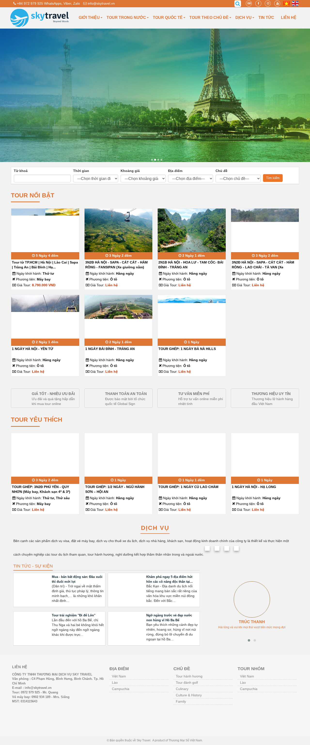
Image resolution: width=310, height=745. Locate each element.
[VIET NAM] (286, 3)
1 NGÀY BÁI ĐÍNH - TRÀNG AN (110, 349)
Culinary (182, 689)
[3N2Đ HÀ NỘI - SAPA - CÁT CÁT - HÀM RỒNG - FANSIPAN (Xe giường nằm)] (119, 231)
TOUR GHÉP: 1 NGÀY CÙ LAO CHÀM (188, 487)
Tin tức (266, 18)
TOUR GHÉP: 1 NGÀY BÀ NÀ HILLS (187, 349)
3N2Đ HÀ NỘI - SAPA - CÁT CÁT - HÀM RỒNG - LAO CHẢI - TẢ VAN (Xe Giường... (263, 267)
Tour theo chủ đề (209, 18)
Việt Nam (119, 676)
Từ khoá (21, 171)
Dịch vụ (243, 18)
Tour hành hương (189, 676)
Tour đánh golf (187, 682)
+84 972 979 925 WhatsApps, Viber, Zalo (48, 3)
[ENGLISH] (295, 3)
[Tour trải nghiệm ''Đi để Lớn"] (32, 627)
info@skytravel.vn (101, 3)
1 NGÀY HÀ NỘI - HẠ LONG (254, 487)
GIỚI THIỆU (89, 18)
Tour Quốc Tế (168, 18)
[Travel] (152, 160)
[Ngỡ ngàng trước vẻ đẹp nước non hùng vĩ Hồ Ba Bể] (127, 627)
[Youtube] (277, 3)
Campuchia (120, 689)
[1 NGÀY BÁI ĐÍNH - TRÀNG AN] (119, 314)
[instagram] (268, 3)
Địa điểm (175, 171)
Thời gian (81, 171)
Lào (115, 682)
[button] (249, 640)
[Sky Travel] (40, 18)
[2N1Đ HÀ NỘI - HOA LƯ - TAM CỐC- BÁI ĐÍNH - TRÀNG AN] (192, 230)
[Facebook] (258, 3)
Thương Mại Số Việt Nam (185, 740)
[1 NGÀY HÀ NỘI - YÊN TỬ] (45, 317)
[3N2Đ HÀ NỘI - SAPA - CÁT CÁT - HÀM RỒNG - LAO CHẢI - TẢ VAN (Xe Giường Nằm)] (265, 234)
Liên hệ (288, 18)
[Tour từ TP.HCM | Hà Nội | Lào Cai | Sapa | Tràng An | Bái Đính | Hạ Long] (45, 227)
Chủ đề (221, 171)
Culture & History (189, 695)
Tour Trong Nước (126, 18)
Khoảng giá (130, 171)
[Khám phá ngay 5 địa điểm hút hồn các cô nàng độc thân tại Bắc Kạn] (127, 589)
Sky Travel (143, 740)
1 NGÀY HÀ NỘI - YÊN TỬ (32, 349)
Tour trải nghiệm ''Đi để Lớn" (73, 615)
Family (181, 701)
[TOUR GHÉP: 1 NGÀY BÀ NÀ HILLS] (192, 317)
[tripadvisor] (249, 3)
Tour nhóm (251, 668)
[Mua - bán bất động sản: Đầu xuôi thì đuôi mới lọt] (32, 589)
